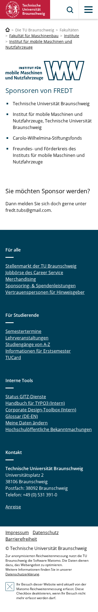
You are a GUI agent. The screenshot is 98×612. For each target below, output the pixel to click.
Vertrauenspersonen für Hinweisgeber (45, 292)
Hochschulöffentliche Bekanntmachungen (48, 429)
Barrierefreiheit (21, 539)
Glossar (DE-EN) (21, 416)
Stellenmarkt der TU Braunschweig (40, 266)
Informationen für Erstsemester (38, 351)
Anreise (13, 507)
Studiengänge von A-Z (27, 344)
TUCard (13, 358)
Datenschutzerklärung (22, 574)
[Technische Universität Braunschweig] (25, 9)
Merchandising (20, 279)
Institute (71, 35)
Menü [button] (88, 10)
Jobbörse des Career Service (34, 273)
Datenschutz (46, 532)
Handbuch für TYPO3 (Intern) (35, 403)
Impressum (17, 532)
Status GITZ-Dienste (25, 397)
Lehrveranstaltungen (26, 338)
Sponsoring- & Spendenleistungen (40, 286)
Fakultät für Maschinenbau (34, 35)
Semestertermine (23, 331)
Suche (70, 10)
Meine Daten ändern (26, 423)
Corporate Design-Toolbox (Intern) (40, 410)
